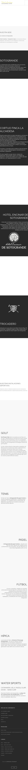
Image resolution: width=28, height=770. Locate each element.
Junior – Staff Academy (6, 753)
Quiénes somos (4, 717)
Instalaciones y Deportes (7, 715)
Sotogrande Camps (5, 711)
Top (14, 767)
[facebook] (22, 764)
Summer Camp (4, 713)
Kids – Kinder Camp (5, 742)
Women (2, 755)
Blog (2, 719)
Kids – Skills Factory (6, 744)
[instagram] (26, 764)
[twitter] (24, 764)
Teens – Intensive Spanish (7, 751)
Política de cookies (5, 734)
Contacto (3, 721)
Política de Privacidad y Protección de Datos (11, 732)
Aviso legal (3, 730)
